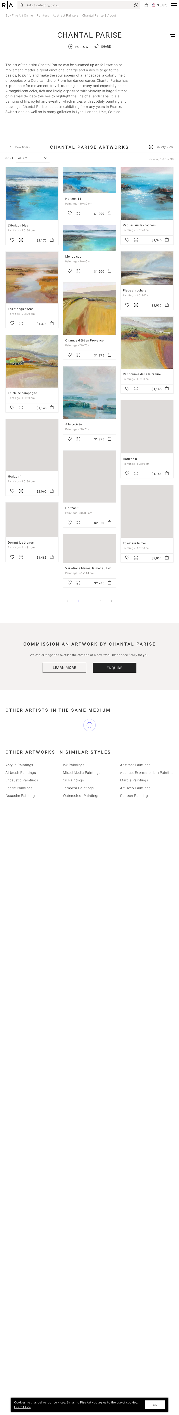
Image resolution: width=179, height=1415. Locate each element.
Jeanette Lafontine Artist (140, 731)
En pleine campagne (22, 393)
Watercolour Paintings (81, 820)
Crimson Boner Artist (137, 738)
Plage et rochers (134, 290)
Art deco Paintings (135, 812)
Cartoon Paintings (135, 820)
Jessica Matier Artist (22, 738)
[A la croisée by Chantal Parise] (89, 392)
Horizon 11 (73, 198)
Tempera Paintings (78, 812)
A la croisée (73, 424)
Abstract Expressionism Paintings (147, 797)
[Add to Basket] (51, 240)
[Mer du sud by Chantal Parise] (89, 238)
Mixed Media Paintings (82, 797)
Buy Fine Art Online (19, 15)
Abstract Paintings (135, 789)
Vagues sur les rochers (139, 225)
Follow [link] (79, 46)
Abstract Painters (66, 15)
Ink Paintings (73, 789)
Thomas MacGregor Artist (26, 746)
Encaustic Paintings (21, 804)
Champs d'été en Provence (84, 340)
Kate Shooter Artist (135, 754)
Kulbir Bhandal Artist (80, 731)
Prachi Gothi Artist (20, 723)
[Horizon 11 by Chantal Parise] (89, 180)
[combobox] (30, 158)
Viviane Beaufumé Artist (82, 723)
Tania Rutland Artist (79, 754)
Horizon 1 (15, 476)
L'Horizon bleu (18, 225)
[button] (174, 5)
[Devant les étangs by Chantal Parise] (32, 520)
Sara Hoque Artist (134, 746)
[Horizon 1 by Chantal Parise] (32, 445)
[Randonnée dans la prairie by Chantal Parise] (147, 343)
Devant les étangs (21, 542)
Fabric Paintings (18, 812)
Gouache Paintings (21, 820)
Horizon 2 (72, 508)
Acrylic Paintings (19, 789)
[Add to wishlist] (12, 240)
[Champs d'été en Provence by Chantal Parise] (89, 309)
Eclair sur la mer (134, 543)
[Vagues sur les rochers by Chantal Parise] (147, 193)
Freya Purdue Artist (78, 746)
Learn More (64, 668)
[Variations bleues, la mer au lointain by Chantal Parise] (89, 548)
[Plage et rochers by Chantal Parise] (147, 268)
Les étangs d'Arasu (21, 309)
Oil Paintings (73, 804)
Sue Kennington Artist (23, 754)
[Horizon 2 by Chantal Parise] (89, 477)
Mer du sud (73, 256)
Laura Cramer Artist (21, 731)
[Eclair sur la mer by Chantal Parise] (147, 511)
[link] (136, 5)
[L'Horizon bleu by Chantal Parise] (32, 193)
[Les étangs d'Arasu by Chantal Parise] (32, 277)
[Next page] (111, 600)
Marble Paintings (134, 804)
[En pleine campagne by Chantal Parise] (32, 361)
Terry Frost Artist (133, 723)
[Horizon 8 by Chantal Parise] (147, 427)
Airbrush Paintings (20, 797)
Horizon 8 (130, 459)
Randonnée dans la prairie (142, 374)
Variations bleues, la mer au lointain (91, 568)
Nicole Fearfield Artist (80, 738)
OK (155, 1405)
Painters (43, 15)
